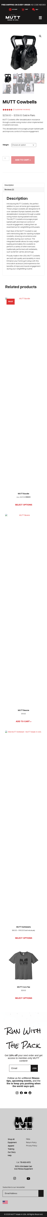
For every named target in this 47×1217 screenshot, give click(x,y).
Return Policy (31, 1142)
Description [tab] (9, 185)
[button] (40, 36)
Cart (26, 9)
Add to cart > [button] (23, 721)
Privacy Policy (31, 1146)
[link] (17, 1092)
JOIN (34, 1068)
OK (41, 1193)
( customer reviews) (21, 110)
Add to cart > (23, 160)
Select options (23, 505)
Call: (23, 1162)
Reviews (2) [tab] (9, 190)
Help (36, 9)
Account (14, 9)
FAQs (28, 1139)
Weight (6, 145)
